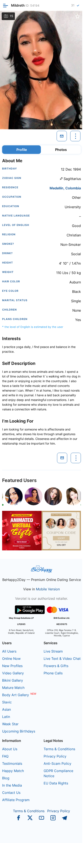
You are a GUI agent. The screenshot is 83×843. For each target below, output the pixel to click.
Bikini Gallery (12, 680)
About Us (9, 749)
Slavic (7, 702)
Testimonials (12, 763)
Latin (6, 717)
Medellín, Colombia (65, 188)
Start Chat (69, 835)
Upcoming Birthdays (18, 731)
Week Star (10, 724)
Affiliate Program (16, 800)
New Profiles (12, 666)
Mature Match (13, 687)
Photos (61, 149)
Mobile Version (48, 589)
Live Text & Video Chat (62, 658)
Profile (21, 149)
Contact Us (11, 792)
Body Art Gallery (15, 695)
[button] (39, 126)
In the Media (12, 785)
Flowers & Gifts (56, 666)
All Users (9, 651)
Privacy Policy (55, 756)
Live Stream (53, 651)
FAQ (5, 756)
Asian (6, 709)
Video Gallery (13, 673)
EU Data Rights (56, 783)
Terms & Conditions (59, 749)
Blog (5, 778)
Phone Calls (53, 673)
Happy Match (13, 771)
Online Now (11, 658)
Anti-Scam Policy (57, 763)
